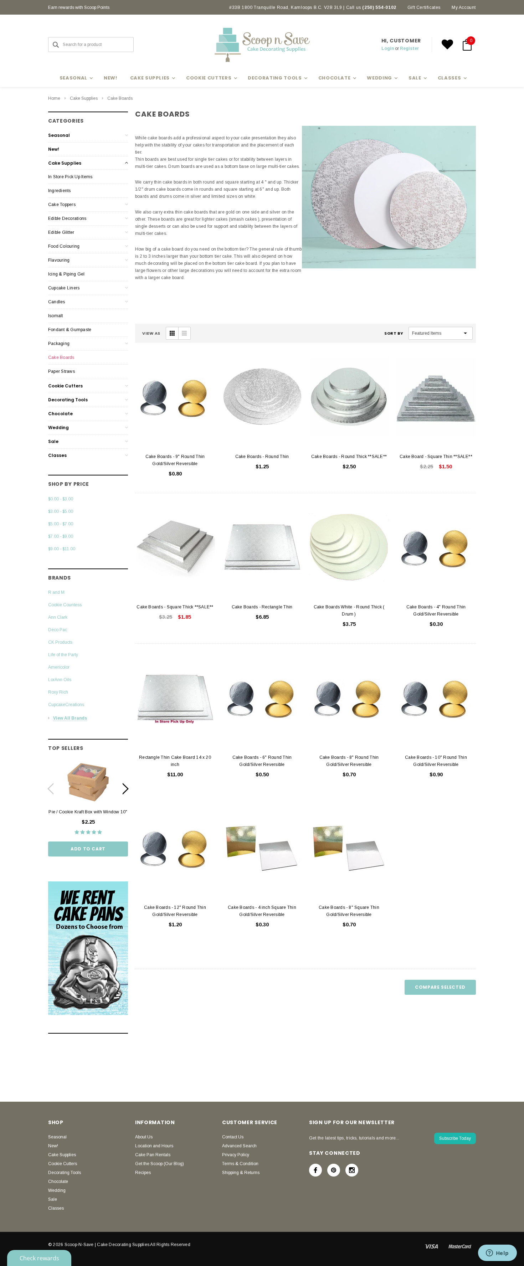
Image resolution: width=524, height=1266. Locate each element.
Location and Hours (154, 1145)
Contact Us (232, 1136)
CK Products (60, 642)
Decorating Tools (68, 400)
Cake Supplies (84, 98)
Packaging (59, 343)
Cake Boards (120, 98)
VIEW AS (151, 333)
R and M (56, 592)
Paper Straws (61, 371)
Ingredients (59, 190)
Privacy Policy (235, 1154)
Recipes (143, 1172)
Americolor (59, 667)
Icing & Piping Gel (66, 274)
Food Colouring (63, 246)
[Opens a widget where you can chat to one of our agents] (497, 1253)
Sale (53, 441)
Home (54, 98)
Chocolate (60, 414)
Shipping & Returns (241, 1172)
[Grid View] (172, 333)
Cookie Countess (65, 604)
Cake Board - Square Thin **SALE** (436, 456)
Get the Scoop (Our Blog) (159, 1163)
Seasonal (59, 135)
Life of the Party (63, 654)
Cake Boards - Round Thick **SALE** (349, 456)
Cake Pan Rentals (152, 1154)
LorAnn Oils (59, 679)
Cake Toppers (62, 204)
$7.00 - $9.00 (60, 536)
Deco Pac (57, 629)
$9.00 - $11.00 (61, 548)
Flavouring (59, 260)
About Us (144, 1136)
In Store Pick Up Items (70, 176)
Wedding (58, 427)
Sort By (394, 333)
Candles (56, 301)
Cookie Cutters (65, 386)
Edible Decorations (67, 218)
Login (387, 48)
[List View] (184, 333)
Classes (57, 455)
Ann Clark (57, 617)
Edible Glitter (61, 232)
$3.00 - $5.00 (60, 511)
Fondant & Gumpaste (69, 329)
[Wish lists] (447, 44)
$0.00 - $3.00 (60, 498)
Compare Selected (440, 987)
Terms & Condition (240, 1163)
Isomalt (55, 315)
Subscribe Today (455, 1138)
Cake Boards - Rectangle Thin (262, 606)
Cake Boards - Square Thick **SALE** (175, 606)
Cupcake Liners (63, 287)
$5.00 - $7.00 (60, 523)
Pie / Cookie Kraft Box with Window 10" (87, 811)
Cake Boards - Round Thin (262, 456)
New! (110, 77)
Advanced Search (239, 1145)
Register (409, 48)
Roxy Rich (58, 692)
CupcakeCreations (66, 704)
